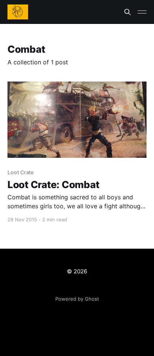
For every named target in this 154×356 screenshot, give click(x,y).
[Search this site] (127, 12)
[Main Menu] (142, 12)
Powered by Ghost (77, 299)
